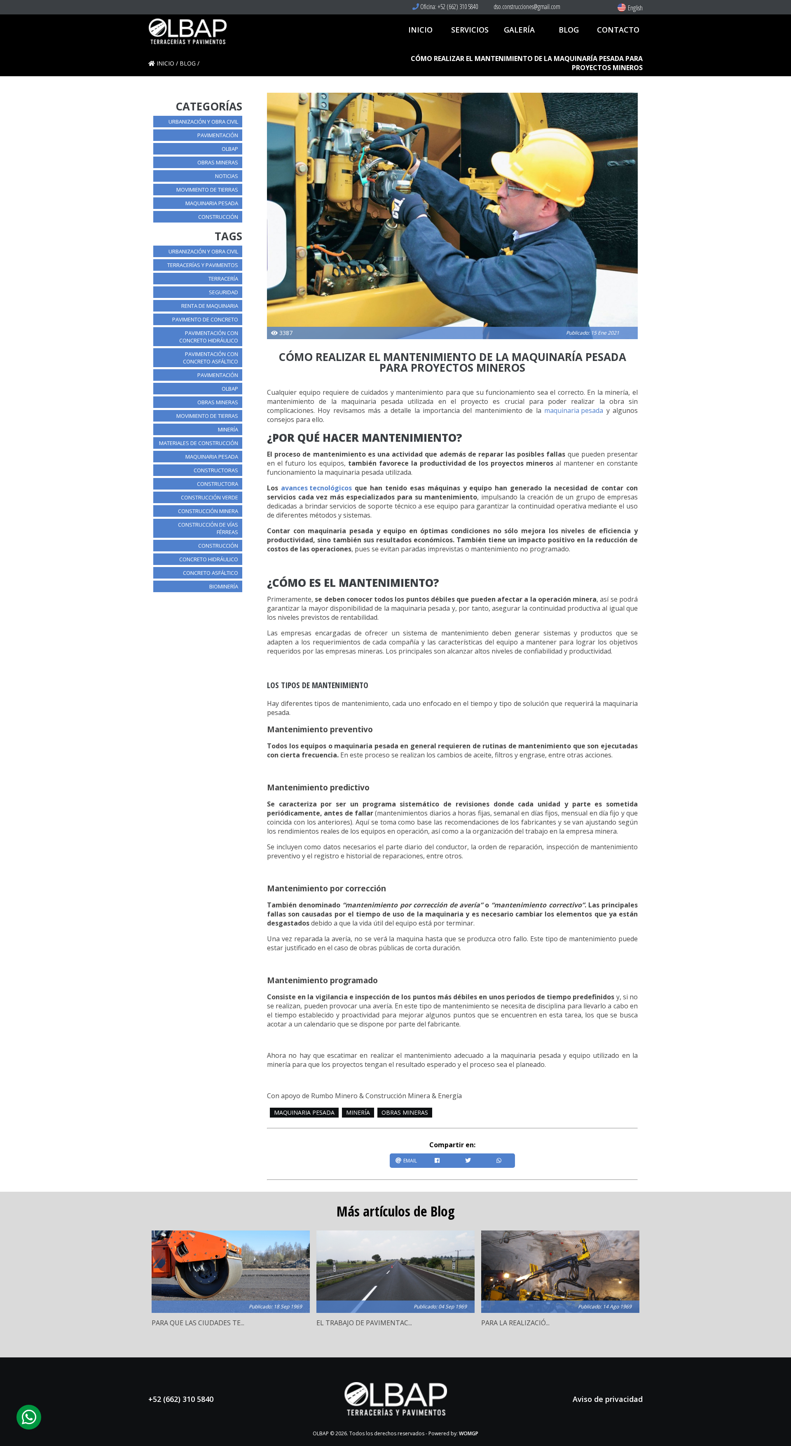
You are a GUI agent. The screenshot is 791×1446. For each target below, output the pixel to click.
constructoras (216, 470)
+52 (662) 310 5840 (180, 1399)
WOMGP (468, 1433)
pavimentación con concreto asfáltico (210, 357)
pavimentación (217, 135)
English (635, 7)
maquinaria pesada (211, 203)
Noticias (226, 176)
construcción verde (209, 497)
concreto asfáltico (210, 573)
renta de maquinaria (209, 305)
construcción (218, 216)
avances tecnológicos (316, 487)
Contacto (618, 30)
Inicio (420, 30)
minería (228, 429)
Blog (569, 30)
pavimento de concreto (205, 319)
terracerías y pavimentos (202, 265)
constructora (217, 483)
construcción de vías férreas (208, 528)
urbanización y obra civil (203, 121)
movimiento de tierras (207, 189)
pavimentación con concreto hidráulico (208, 336)
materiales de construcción (198, 443)
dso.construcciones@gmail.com (526, 6)
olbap (230, 148)
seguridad (223, 292)
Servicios (470, 30)
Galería (519, 30)
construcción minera (208, 511)
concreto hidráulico (208, 559)
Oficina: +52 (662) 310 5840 (448, 6)
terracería (223, 278)
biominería (223, 586)
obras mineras (217, 162)
